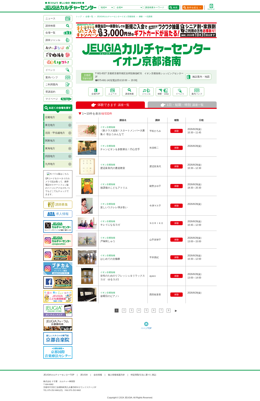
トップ (79, 16)
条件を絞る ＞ (194, 7)
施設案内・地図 (201, 76)
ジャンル (146, 94)
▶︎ (176, 310)
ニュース (112, 94)
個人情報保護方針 (116, 375)
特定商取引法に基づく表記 (143, 375)
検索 (175, 7)
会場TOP (95, 94)
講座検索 (129, 94)
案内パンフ (197, 94)
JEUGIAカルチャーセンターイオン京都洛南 (116, 16)
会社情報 (98, 375)
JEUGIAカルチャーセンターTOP (58, 375)
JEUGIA (84, 375)
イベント (180, 94)
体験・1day (163, 94)
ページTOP (146, 328)
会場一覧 (89, 16)
